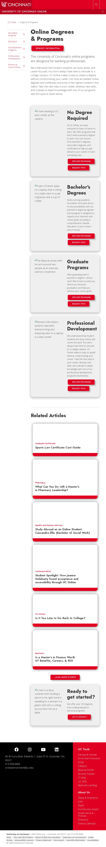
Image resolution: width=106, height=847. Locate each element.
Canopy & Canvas (87, 754)
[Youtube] (43, 750)
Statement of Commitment (74, 837)
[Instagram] (30, 750)
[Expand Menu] (103, 11)
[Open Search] (96, 4)
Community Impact (88, 809)
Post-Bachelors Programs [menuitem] (15, 48)
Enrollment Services (89, 758)
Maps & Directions (88, 797)
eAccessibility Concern (24, 840)
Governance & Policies (86, 814)
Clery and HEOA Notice (23, 837)
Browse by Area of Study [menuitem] (14, 65)
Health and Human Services (49, 525)
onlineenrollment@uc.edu (19, 767)
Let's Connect (79, 717)
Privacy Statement (43, 840)
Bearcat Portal (86, 769)
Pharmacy (40, 483)
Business (39, 653)
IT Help (82, 777)
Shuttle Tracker (86, 773)
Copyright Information (75, 840)
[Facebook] (16, 750)
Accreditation (93, 840)
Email (81, 762)
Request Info (79, 167)
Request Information (48, 48)
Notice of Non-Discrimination (47, 837)
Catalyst (82, 766)
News (81, 805)
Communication (43, 571)
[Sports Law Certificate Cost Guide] (65, 432)
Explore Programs (81, 161)
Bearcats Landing (87, 785)
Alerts (8, 837)
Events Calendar (87, 823)
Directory (83, 819)
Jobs (80, 801)
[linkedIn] (56, 750)
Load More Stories (65, 677)
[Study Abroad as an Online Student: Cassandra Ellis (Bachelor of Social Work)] (65, 512)
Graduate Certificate (45, 443)
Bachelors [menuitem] (12, 41)
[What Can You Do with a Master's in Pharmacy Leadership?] (65, 469)
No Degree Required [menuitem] (13, 34)
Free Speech (59, 840)
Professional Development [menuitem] (14, 57)
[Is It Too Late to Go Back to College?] (65, 602)
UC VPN (82, 781)
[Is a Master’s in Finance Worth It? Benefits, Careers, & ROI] (65, 640)
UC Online (12, 22)
